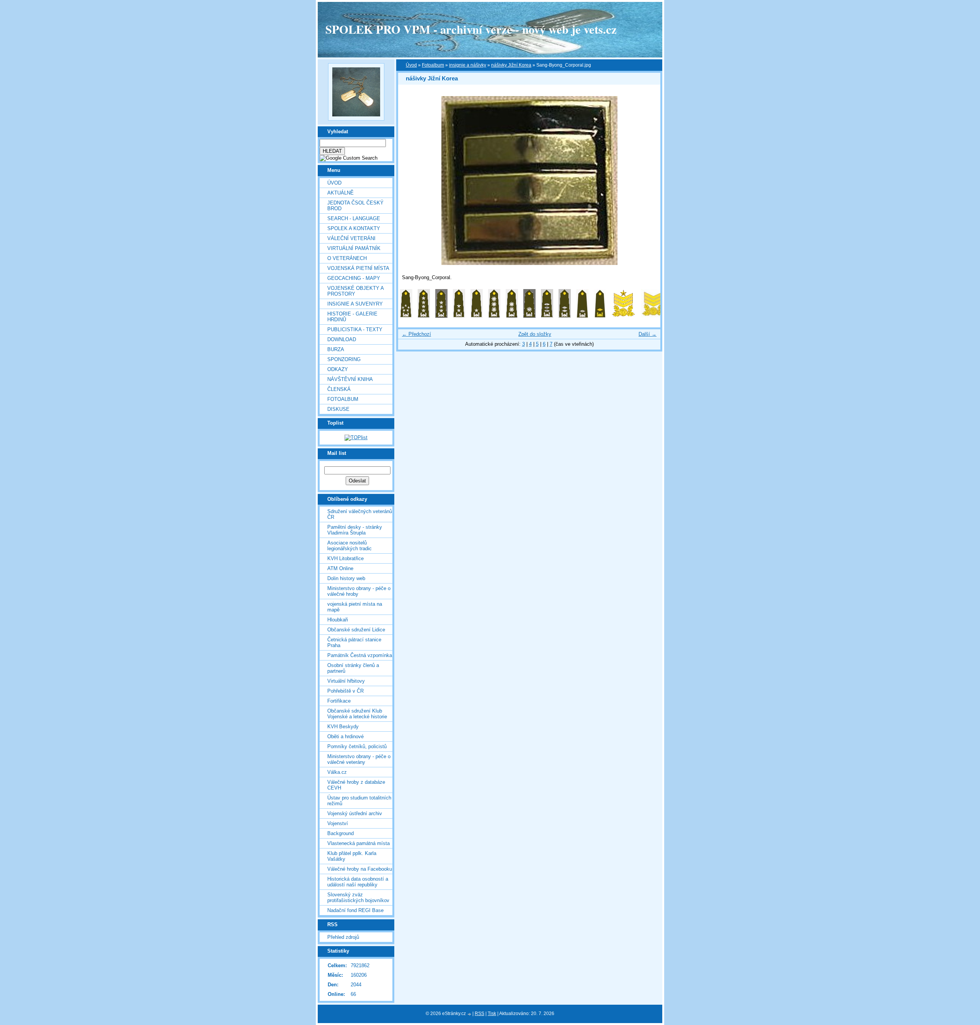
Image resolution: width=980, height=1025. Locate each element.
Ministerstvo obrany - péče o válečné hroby (358, 591)
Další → (648, 334)
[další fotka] (648, 180)
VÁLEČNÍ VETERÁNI (351, 238)
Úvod (334, 183)
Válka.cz (337, 772)
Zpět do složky (534, 334)
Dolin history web (346, 578)
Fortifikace (339, 701)
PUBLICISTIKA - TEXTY (354, 329)
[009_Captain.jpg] (547, 316)
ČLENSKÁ (339, 389)
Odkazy (337, 369)
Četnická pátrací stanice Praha (354, 642)
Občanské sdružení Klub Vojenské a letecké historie (357, 713)
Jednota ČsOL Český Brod (355, 205)
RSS (479, 1013)
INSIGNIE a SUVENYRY (355, 304)
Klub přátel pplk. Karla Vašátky (351, 856)
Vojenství (337, 823)
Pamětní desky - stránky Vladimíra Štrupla (354, 530)
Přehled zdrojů (343, 937)
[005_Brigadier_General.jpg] (476, 316)
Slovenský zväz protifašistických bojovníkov (358, 897)
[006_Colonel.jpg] (494, 316)
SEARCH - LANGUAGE (353, 218)
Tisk (492, 1013)
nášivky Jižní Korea (511, 65)
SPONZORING (344, 359)
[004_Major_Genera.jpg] (459, 316)
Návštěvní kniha (350, 379)
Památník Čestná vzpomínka (359, 655)
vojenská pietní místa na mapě (354, 607)
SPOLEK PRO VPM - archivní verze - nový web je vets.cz (471, 29)
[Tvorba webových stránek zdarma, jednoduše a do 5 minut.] (469, 1014)
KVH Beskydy (343, 726)
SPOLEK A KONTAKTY (353, 228)
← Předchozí (416, 334)
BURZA (335, 349)
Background (340, 833)
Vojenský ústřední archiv (354, 813)
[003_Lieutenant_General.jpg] (441, 316)
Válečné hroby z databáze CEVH (356, 785)
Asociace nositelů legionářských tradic (349, 545)
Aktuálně (340, 193)
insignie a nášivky (467, 65)
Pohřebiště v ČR (345, 691)
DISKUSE (338, 409)
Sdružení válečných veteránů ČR (359, 514)
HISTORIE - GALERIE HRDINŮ (352, 316)
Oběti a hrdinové (345, 736)
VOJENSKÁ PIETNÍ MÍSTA (358, 268)
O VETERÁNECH (347, 258)
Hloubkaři (337, 620)
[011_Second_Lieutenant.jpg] (582, 316)
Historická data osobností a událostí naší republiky (357, 882)
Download (341, 339)
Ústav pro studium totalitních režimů (359, 800)
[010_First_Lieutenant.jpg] (565, 316)
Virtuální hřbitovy (346, 681)
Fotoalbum (342, 399)
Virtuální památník (354, 248)
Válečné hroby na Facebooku (359, 869)
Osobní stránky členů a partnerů (353, 668)
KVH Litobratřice (345, 558)
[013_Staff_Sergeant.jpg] (623, 316)
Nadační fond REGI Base (355, 910)
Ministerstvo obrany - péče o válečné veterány (358, 759)
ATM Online (340, 568)
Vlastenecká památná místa (358, 843)
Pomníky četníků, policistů (357, 746)
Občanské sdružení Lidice (356, 630)
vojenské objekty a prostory (355, 291)
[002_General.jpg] (424, 316)
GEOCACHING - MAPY (353, 278)
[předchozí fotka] (410, 180)
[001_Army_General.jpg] (406, 316)
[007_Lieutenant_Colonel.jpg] (512, 316)
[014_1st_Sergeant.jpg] (653, 316)
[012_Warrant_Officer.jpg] (600, 316)
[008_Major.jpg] (529, 316)
